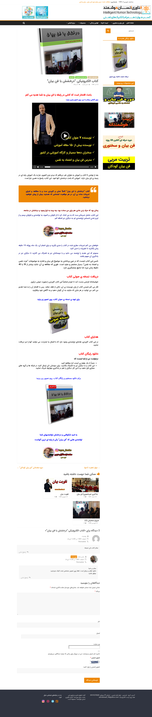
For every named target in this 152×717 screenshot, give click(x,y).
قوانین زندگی (94, 23)
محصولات (83, 23)
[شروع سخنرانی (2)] (86, 502)
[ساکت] (38, 167)
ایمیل (98, 633)
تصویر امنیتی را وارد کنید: (91, 667)
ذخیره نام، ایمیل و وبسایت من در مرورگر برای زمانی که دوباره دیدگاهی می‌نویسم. (74, 654)
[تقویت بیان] (56, 479)
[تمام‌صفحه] (35, 167)
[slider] (67, 166)
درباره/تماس (71, 23)
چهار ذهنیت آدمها (92, 467)
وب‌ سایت (96, 644)
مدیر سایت (85, 85)
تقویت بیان (64, 494)
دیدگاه (97, 591)
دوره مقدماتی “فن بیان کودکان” (30, 467)
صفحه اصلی (130, 23)
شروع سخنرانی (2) (92, 520)
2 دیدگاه (76, 85)
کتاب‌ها (72, 77)
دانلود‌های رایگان (93, 77)
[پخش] (96, 167)
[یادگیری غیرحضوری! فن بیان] (85, 479)
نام (99, 621)
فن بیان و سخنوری (118, 23)
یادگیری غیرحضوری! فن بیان (87, 494)
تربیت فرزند (104, 23)
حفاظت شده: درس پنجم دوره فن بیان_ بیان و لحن (94, 2)
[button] (65, 136)
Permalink (82, 541)
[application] (65, 136)
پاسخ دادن (22, 552)
